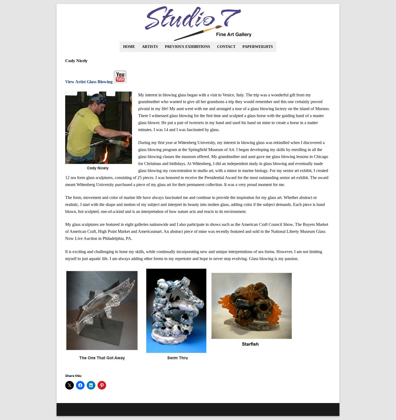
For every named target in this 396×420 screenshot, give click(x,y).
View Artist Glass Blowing (89, 81)
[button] (101, 317)
